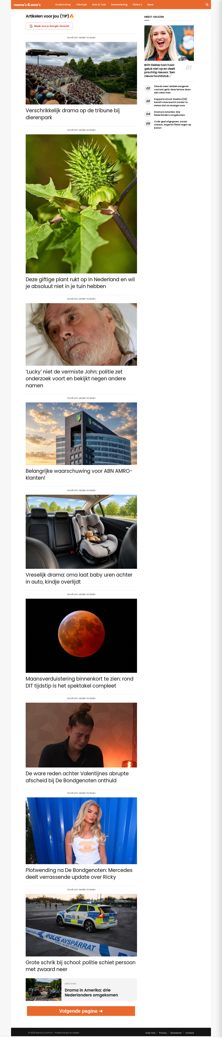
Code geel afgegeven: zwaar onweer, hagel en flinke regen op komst (172, 124)
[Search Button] (207, 4)
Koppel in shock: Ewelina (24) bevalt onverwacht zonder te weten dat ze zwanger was (171, 102)
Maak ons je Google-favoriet (51, 26)
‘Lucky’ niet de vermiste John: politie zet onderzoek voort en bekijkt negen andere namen (76, 378)
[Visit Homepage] (27, 4)
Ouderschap (63, 4)
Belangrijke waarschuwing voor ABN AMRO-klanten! (79, 474)
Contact (189, 1032)
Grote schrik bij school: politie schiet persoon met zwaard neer (81, 966)
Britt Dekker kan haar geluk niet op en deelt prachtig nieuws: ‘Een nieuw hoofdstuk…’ (159, 70)
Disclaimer (176, 1032)
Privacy (163, 1032)
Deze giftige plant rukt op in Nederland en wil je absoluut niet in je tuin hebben (80, 283)
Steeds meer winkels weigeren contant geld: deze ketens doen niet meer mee (172, 89)
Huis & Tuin (99, 4)
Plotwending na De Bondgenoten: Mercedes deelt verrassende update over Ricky (79, 874)
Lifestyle (81, 4)
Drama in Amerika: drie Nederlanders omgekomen (169, 113)
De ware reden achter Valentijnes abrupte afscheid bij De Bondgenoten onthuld (77, 777)
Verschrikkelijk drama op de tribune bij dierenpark (73, 114)
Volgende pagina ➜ (81, 1011)
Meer (150, 4)
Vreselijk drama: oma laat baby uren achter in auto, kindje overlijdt (79, 578)
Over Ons (150, 1032)
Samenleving (119, 4)
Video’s (137, 4)
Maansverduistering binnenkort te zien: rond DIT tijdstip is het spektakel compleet (79, 682)
